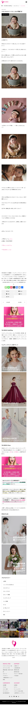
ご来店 (10, 451)
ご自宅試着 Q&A (17, 667)
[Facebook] (16, 287)
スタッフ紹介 (5, 689)
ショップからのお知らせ (8, 584)
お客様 (4, 581)
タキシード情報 (6, 594)
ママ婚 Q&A (16, 675)
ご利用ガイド (16, 665)
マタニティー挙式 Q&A (18, 673)
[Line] (8, 287)
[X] (14, 287)
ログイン (15, 687)
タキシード (5, 673)
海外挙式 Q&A (16, 671)
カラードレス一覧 (6, 667)
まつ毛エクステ (6, 608)
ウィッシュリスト (17, 689)
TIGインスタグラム (7, 245)
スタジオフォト (6, 587)
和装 (4, 614)
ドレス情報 (5, 601)
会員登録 (15, 685)
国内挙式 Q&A (16, 669)
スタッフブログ (6, 591)
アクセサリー (5, 675)
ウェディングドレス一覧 (7, 665)
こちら (10, 239)
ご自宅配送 (15, 451)
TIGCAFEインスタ (7, 249)
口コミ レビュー (6, 611)
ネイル (4, 604)
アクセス (4, 687)
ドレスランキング (7, 597)
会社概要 (4, 685)
